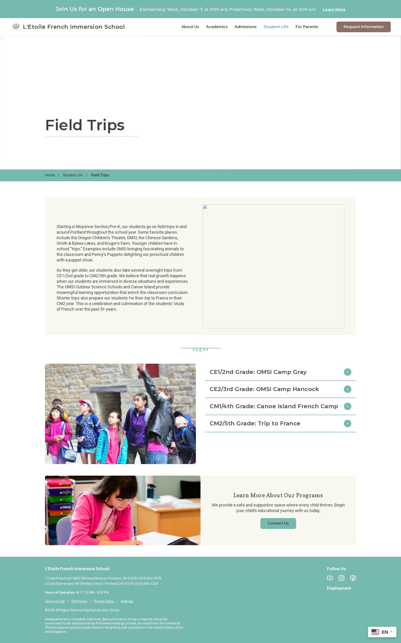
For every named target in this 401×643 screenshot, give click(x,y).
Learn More (334, 9)
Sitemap (127, 601)
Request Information (364, 27)
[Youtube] (330, 578)
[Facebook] (353, 578)
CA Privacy (79, 601)
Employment (339, 588)
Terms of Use (55, 601)
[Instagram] (341, 578)
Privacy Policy (104, 601)
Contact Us (278, 523)
